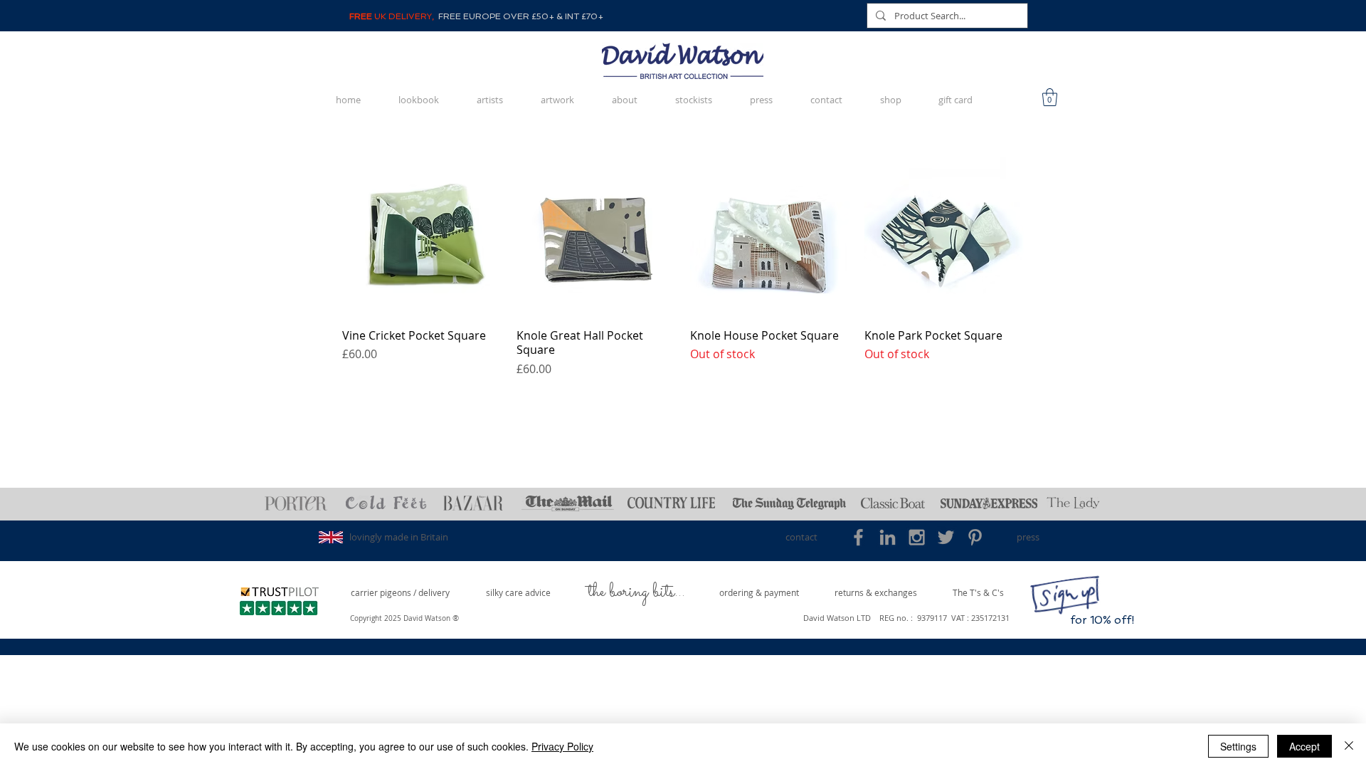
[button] (1049, 97)
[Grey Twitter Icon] (946, 537)
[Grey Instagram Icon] (917, 537)
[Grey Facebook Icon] (858, 537)
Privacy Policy (562, 746)
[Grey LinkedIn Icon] (888, 537)
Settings (1238, 746)
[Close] (1348, 746)
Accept (1304, 746)
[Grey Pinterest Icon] (975, 537)
